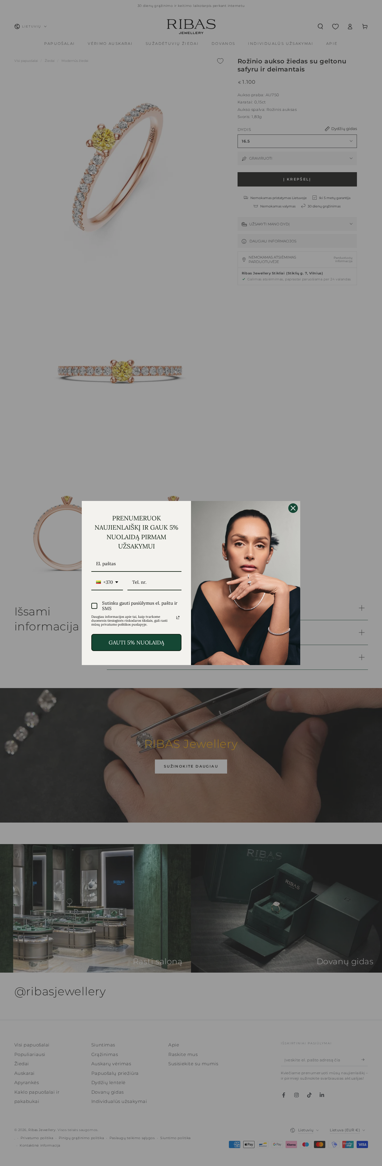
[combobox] (107, 582)
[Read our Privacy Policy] (177, 617)
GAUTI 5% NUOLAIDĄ (136, 642)
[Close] (293, 508)
